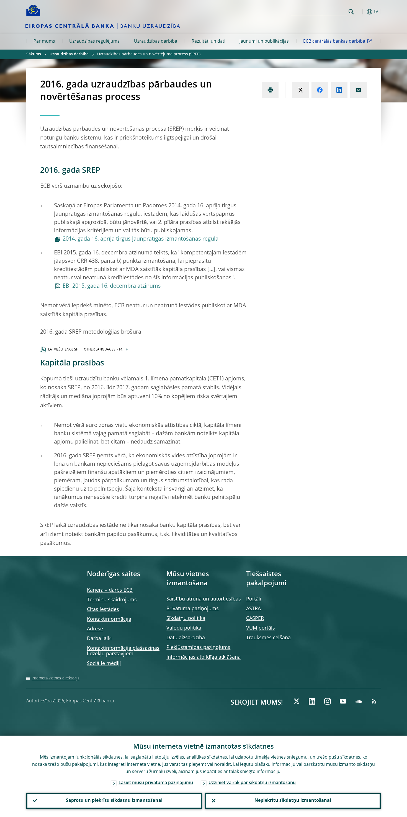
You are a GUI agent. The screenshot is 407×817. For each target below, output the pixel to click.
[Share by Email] (358, 90)
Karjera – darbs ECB (110, 590)
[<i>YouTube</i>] (343, 701)
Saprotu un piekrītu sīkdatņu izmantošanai (114, 800)
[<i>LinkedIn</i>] (312, 701)
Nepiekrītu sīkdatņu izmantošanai (292, 800)
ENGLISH (72, 349)
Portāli (253, 599)
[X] (296, 701)
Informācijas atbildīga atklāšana (203, 657)
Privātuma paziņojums (192, 608)
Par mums (44, 41)
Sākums (33, 54)
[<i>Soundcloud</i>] (358, 701)
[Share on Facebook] (319, 90)
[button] (361, 11)
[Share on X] (300, 90)
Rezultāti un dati (208, 41)
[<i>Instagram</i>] (327, 701)
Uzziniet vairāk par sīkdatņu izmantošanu (252, 783)
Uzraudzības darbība (155, 41)
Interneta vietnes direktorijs (55, 678)
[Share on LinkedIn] (339, 90)
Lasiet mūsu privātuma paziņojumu (156, 783)
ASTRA (253, 608)
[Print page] (270, 90)
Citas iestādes (103, 609)
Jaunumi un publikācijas (264, 41)
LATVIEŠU (55, 349)
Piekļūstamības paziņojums (198, 647)
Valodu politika (183, 628)
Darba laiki (99, 638)
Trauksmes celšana (268, 637)
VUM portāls (260, 628)
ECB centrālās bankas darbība (334, 41)
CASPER (255, 618)
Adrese (95, 629)
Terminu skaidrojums (112, 599)
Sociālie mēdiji (104, 663)
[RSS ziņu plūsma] (374, 701)
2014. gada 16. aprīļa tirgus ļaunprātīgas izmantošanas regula (140, 239)
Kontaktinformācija (109, 619)
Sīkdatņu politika (185, 618)
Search (351, 12)
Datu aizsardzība (185, 637)
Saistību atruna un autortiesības (203, 599)
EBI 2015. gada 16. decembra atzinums (112, 286)
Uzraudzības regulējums (94, 41)
